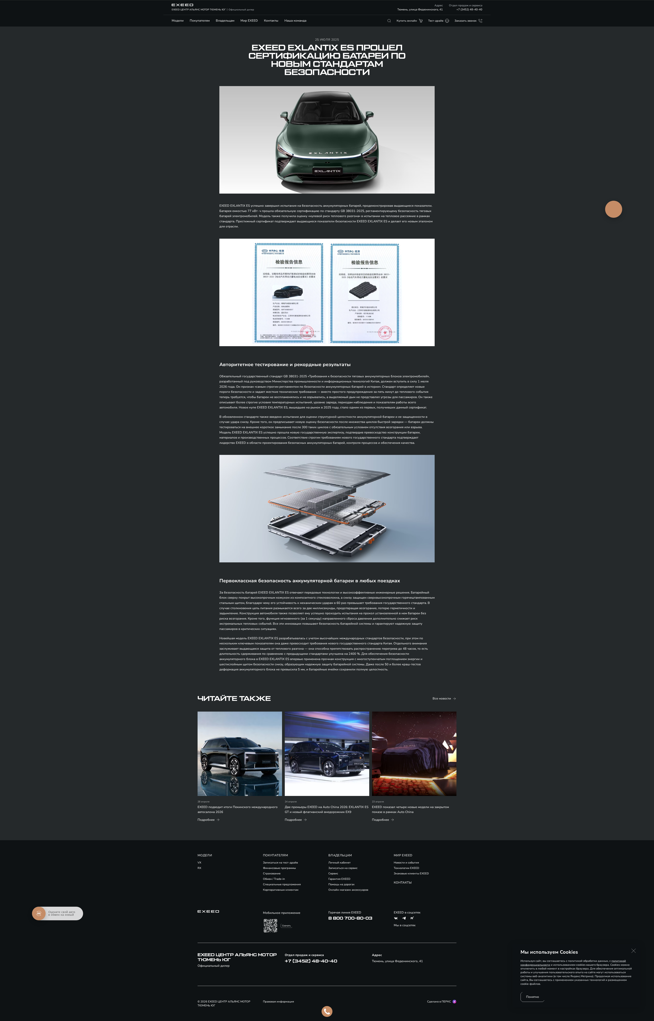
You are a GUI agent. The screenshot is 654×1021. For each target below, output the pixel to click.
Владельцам (225, 21)
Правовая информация (278, 1001)
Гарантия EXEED (339, 879)
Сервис (333, 873)
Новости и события (406, 862)
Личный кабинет (339, 862)
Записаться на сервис (342, 868)
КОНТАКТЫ (403, 882)
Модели (178, 21)
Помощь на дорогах (341, 884)
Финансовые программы (279, 868)
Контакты (271, 21)
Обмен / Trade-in (274, 879)
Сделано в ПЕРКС (439, 1001)
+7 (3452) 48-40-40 (469, 9)
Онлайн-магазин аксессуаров (348, 889)
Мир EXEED (249, 21)
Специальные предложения (282, 884)
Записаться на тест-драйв (280, 862)
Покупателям (200, 21)
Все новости (442, 698)
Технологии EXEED (406, 868)
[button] (633, 951)
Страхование (272, 873)
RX (199, 868)
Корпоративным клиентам (280, 889)
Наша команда (295, 21)
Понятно (532, 997)
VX (199, 862)
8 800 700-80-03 (350, 918)
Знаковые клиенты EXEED (411, 873)
